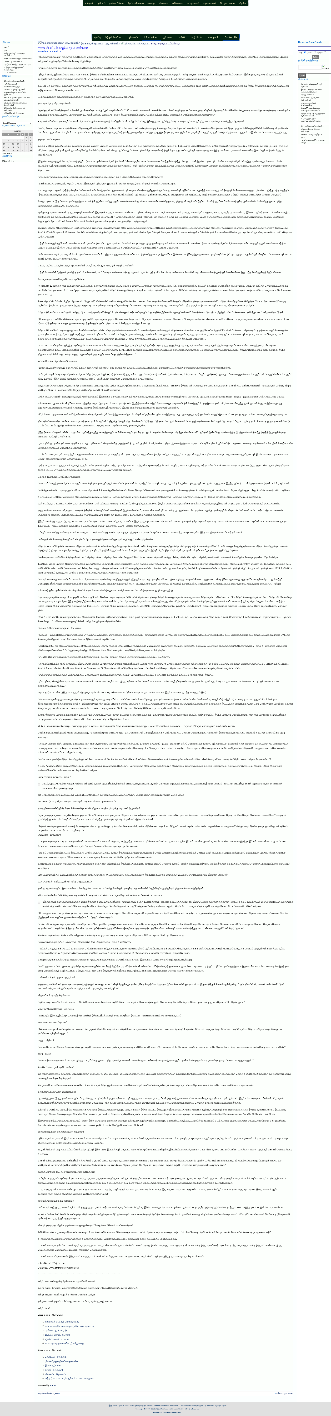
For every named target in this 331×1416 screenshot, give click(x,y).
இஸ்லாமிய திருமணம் (55, 1374)
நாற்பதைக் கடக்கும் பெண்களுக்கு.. (62, 1322)
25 (8, 150)
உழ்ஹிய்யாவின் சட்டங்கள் (57, 1339)
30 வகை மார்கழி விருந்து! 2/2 (312, 135)
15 (26, 144)
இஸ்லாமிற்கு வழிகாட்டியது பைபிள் (61, 1361)
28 (22, 150)
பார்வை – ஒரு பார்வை (285, 1393)
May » (9, 153)
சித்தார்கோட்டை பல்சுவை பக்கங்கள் (169, 1409)
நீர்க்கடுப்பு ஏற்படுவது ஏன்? (14, 113)
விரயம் (6, 48)
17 (4, 147)
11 (8, 144)
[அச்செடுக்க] (128, 44)
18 (8, 147)
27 (18, 150)
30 (31, 150)
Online (8, 161)
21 (22, 147)
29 (26, 150)
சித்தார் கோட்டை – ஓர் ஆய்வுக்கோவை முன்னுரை (69, 1378)
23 (31, 147)
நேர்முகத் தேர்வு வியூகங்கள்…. (312, 126)
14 (22, 144)
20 (18, 147)
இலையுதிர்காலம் (53, 1366)
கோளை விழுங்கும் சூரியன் (14, 90)
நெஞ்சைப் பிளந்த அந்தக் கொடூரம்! (18, 65)
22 (26, 147)
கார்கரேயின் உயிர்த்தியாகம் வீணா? (18, 59)
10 (4, 144)
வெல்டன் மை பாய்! (11, 73)
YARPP (53, 1385)
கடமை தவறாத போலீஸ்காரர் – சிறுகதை (64, 1343)
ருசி (5, 50)
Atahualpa (177, 1412)
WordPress (167, 1412)
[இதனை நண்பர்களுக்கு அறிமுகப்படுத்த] (59, 44)
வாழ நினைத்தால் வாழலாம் (48, 1393)
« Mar (4, 153)
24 (4, 150)
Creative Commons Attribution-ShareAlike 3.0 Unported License (170, 1406)
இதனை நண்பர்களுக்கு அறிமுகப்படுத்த (100, 44)
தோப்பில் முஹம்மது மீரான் (57, 1335)
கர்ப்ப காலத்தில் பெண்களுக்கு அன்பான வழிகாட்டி (69, 1326)
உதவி (303, 137)
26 (13, 150)
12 (13, 144)
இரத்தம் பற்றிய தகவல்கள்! (14, 81)
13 (18, 144)
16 (31, 144)
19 (13, 147)
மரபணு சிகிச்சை (307, 95)
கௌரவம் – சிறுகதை (56, 1357)
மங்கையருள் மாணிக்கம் (13, 62)
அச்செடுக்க (142, 44)
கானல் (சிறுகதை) (54, 1370)
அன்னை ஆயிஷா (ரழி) (56, 1330)
